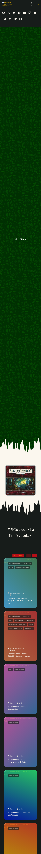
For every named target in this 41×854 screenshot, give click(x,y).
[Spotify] (4, 19)
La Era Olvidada (26, 563)
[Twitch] (29, 13)
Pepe (11, 703)
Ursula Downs (29, 628)
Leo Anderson (13, 624)
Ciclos (10, 620)
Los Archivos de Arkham (17, 593)
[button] (38, 4)
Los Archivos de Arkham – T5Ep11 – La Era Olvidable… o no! (20, 601)
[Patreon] (15, 19)
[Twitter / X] (8, 13)
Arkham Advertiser (14, 563)
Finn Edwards (19, 620)
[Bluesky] (3, 13)
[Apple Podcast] (10, 19)
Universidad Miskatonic (22, 567)
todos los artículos (18, 555)
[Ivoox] (35, 13)
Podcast (11, 567)
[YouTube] (24, 13)
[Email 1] (20, 19)
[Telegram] (19, 13)
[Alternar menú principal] (32, 4)
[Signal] (14, 13)
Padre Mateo (22, 624)
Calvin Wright (26, 616)
